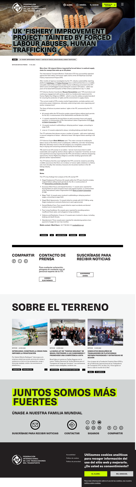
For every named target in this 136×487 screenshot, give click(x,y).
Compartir (23, 255)
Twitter (88, 422)
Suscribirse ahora (85, 274)
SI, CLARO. (95, 474)
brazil (91, 372)
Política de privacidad (73, 461)
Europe (82, 235)
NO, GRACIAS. (122, 474)
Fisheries (73, 235)
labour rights (61, 235)
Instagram (93, 428)
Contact (72, 426)
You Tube (99, 422)
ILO (52, 235)
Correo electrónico (47, 279)
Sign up (35, 426)
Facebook (93, 422)
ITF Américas (100, 372)
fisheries (44, 235)
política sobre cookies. (92, 483)
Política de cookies (72, 458)
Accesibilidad (70, 454)
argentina (16, 369)
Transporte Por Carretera (70, 369)
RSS (99, 428)
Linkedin (88, 428)
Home (15, 59)
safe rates (54, 369)
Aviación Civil (27, 369)
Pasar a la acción (108, 5)
